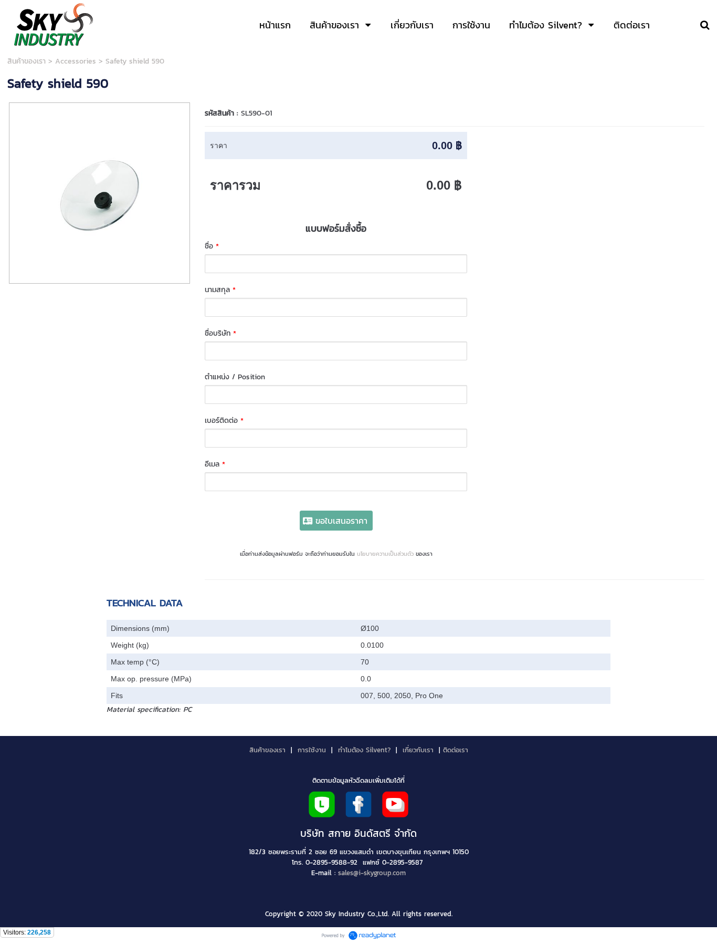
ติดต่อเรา (455, 749)
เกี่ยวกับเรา (418, 749)
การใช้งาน (312, 749)
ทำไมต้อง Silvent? (364, 749)
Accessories (75, 61)
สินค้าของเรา (26, 61)
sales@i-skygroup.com (372, 872)
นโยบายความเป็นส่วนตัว (385, 553)
